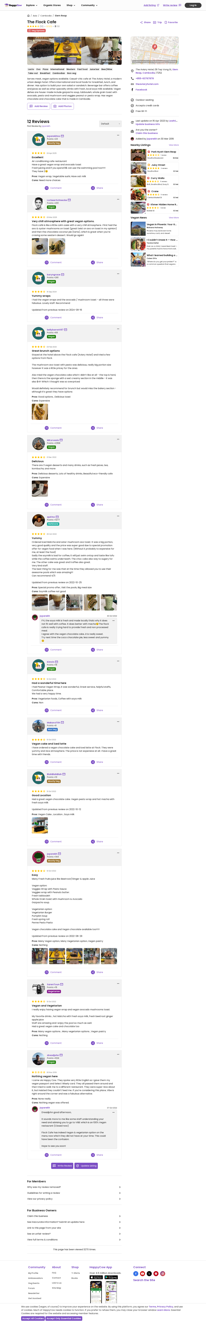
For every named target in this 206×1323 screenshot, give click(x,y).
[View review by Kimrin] (38, 665)
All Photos (110, 61)
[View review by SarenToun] (38, 988)
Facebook (141, 89)
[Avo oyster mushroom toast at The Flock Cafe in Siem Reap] (92, 602)
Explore (30, 5)
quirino (51, 517)
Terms (152, 1306)
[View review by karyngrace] (38, 278)
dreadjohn (53, 1055)
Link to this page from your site (44, 1227)
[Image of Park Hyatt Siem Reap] (138, 155)
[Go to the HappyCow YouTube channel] (142, 1273)
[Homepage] (13, 5)
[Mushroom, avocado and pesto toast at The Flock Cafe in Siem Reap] (40, 412)
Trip (159, 22)
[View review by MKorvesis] (38, 443)
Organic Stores (52, 5)
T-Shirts (75, 1273)
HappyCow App (101, 1267)
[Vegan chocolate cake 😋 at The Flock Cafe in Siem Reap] (40, 825)
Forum (31, 1288)
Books (74, 1278)
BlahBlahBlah (54, 774)
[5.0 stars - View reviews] (153, 168)
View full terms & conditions (42, 1239)
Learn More (163, 1310)
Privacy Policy (165, 1306)
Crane (154, 191)
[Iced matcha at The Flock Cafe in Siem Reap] (109, 602)
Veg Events (33, 1283)
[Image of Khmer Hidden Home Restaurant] (138, 208)
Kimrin (50, 662)
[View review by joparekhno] (38, 139)
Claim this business (37, 1216)
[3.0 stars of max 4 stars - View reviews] (153, 155)
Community (88, 5)
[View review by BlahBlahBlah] (38, 778)
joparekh (46, 126)
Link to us (57, 1282)
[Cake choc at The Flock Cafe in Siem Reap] (40, 602)
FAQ (54, 1272)
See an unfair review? (39, 1233)
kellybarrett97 (55, 329)
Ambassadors (35, 1278)
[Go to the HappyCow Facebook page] (135, 1273)
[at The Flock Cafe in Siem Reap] (40, 246)
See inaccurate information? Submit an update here (56, 1222)
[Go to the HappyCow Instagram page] (162, 1273)
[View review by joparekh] (38, 857)
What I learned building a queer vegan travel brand (176, 255)
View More (174, 145)
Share (147, 22)
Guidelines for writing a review (43, 1193)
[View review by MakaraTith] (38, 726)
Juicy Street (158, 165)
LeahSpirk (174, 120)
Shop (69, 5)
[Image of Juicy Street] (138, 168)
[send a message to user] (63, 136)
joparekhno (53, 136)
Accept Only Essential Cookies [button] (64, 1318)
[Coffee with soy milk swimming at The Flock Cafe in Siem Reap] (57, 602)
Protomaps (144, 61)
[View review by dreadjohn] (38, 1059)
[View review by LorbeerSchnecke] (38, 203)
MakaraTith (53, 722)
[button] (154, 47)
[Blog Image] (138, 229)
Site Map (56, 1288)
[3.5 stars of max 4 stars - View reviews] (153, 181)
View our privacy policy (40, 1198)
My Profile (33, 1273)
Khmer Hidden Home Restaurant (169, 204)
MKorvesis (53, 440)
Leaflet (136, 61)
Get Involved (34, 1298)
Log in (193, 5)
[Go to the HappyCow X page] (149, 1273)
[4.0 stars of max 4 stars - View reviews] (33, 26)
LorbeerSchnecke (57, 200)
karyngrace (53, 274)
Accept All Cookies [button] (33, 1318)
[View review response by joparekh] (35, 617)
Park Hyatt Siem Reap (163, 151)
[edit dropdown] (113, 620)
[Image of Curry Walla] (138, 181)
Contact (56, 1277)
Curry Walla (157, 178)
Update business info (148, 124)
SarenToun (53, 984)
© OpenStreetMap (158, 61)
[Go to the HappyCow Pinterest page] (155, 1273)
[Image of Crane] (138, 194)
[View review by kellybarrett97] (38, 333)
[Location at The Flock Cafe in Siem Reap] (74, 602)
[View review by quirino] (38, 520)
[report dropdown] (118, 135)
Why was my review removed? (44, 1187)
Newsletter (34, 1293)
